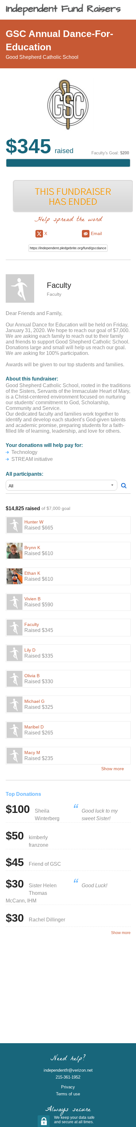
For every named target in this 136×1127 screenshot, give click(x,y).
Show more (112, 768)
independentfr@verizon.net (68, 1070)
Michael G (34, 701)
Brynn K (32, 547)
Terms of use (68, 1094)
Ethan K (32, 573)
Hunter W (33, 521)
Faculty (31, 624)
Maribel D (34, 726)
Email (96, 233)
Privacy (68, 1087)
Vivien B (32, 598)
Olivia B (32, 675)
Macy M (32, 752)
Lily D (29, 650)
